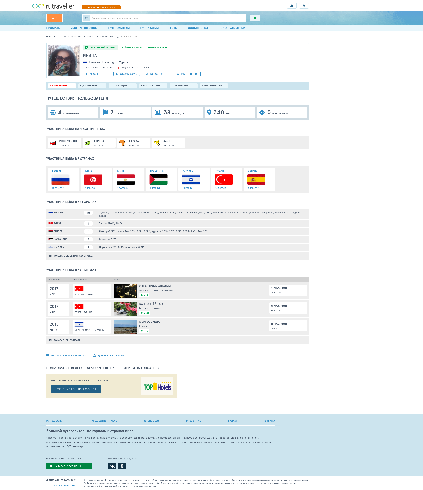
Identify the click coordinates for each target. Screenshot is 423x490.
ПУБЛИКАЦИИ (149, 28)
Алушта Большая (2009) (259, 212)
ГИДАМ (232, 420)
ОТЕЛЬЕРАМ (151, 420)
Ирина (90, 55)
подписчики (181, 85)
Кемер (77, 312)
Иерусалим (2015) (109, 247)
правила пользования (65, 485)
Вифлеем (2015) (108, 239)
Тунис (57, 223)
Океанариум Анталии (155, 286)
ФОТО (173, 28)
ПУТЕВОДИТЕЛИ (119, 28)
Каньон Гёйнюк (151, 304)
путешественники (72, 36)
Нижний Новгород (109, 36)
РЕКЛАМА (269, 420)
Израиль (59, 247)
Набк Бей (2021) (200, 231)
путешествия (59, 85)
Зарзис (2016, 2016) (110, 223)
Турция (91, 294)
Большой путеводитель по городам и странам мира (89, 431)
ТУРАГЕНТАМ (194, 420)
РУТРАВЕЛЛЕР (54, 420)
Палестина (60, 239)
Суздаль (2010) (149, 212)
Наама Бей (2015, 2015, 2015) (133, 231)
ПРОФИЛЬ (53, 28)
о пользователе (213, 85)
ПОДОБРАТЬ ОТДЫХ (231, 28)
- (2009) (103, 212)
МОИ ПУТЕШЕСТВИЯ (84, 28)
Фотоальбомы (151, 85)
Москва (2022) (283, 212)
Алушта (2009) (168, 212)
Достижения (89, 85)
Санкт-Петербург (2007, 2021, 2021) (198, 212)
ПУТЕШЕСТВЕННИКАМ (104, 420)
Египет (58, 231)
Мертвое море (82, 330)
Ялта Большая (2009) (232, 212)
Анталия (79, 294)
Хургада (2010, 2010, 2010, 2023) (171, 231)
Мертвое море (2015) (133, 247)
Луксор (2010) (107, 231)
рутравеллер (52, 36)
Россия (91, 36)
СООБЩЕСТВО (198, 28)
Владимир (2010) (130, 212)
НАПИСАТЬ (93, 74)
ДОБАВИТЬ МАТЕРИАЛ (101, 7)
